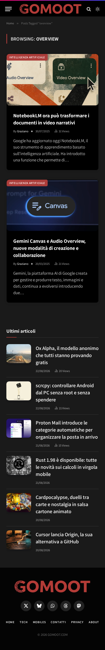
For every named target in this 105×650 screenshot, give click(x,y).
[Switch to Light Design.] (97, 9)
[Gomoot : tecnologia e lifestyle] (50, 9)
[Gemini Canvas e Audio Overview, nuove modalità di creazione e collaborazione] (52, 205)
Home (10, 622)
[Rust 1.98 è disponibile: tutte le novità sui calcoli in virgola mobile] (18, 465)
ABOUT (94, 622)
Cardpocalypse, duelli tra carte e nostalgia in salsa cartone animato (62, 504)
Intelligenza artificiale (27, 57)
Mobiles (39, 622)
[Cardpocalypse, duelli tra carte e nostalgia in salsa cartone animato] (18, 502)
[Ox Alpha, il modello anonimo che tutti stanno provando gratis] (18, 353)
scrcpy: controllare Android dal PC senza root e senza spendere (65, 392)
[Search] (89, 9)
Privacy (77, 622)
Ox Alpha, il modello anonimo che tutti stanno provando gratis (67, 355)
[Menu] (8, 9)
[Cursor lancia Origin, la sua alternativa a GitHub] (18, 539)
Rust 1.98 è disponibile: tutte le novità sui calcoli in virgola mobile (66, 467)
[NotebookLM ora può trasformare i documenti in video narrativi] (52, 79)
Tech (24, 622)
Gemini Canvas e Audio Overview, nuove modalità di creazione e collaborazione (49, 248)
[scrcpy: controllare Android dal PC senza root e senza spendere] (18, 390)
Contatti (58, 622)
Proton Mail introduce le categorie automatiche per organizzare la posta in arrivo (67, 429)
